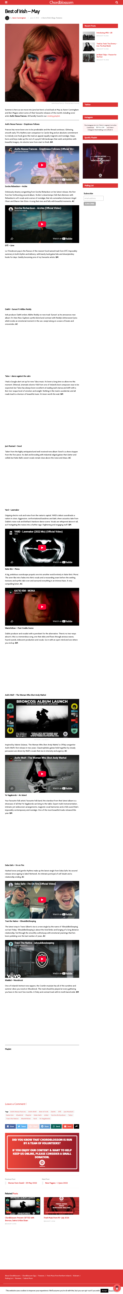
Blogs (53, 18)
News (9, 1212)
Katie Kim (10, 1115)
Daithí (53, 1112)
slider (46, 1115)
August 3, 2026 (50, 1221)
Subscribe (88, 194)
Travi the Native (12, 1118)
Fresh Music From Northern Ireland (59, 1212)
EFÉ (59, 1112)
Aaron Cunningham (19, 18)
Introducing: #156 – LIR (104, 33)
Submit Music (28, 1278)
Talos (70, 1115)
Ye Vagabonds (45, 1118)
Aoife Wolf (32, 1112)
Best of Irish (47, 18)
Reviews (18, 1278)
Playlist (28, 1115)
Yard (35, 1118)
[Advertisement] (101, 82)
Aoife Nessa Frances (18, 1112)
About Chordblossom (12, 1276)
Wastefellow (26, 1118)
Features (59, 18)
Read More (113, 1291)
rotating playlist (53, 116)
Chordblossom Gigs (29, 1276)
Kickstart (76, 1276)
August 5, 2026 (11, 1224)
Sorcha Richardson (58, 1115)
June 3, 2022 (34, 18)
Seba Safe (38, 1115)
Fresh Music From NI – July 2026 (56, 1218)
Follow (101, 127)
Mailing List (9, 1278)
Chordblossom (61, 2)
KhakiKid (19, 1115)
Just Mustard (68, 1112)
